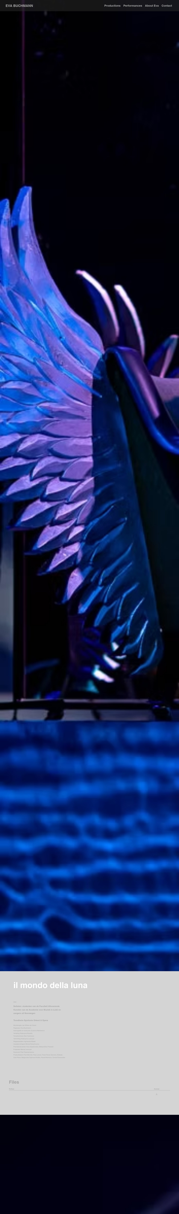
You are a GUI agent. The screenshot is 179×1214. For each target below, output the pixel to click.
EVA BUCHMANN (19, 6)
